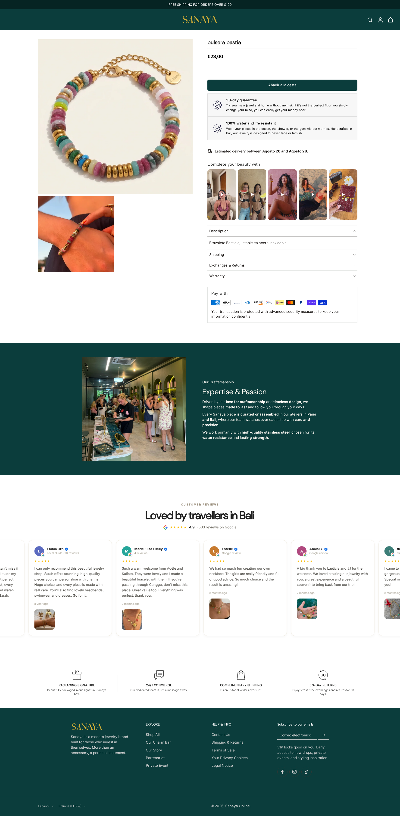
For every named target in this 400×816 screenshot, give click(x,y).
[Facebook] (282, 772)
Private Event (157, 765)
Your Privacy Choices (230, 758)
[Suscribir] (323, 735)
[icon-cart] (390, 20)
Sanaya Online (237, 806)
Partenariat (155, 758)
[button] (282, 85)
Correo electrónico (295, 735)
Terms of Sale (223, 750)
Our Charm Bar (158, 742)
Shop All (153, 735)
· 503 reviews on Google (203, 527)
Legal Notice (222, 765)
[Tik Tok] (306, 772)
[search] (370, 19)
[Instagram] (294, 772)
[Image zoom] (115, 116)
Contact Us (221, 735)
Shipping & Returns (227, 742)
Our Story (154, 750)
